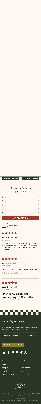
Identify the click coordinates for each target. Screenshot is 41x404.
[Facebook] (8, 353)
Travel (4, 371)
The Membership (8, 374)
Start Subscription (10, 178)
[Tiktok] (21, 353)
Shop (4, 361)
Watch (22, 361)
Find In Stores (25, 368)
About (22, 364)
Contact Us (24, 374)
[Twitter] (26, 353)
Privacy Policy (7, 393)
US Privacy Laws (34, 393)
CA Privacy (27, 395)
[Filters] (4, 225)
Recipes (5, 368)
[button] (20, 197)
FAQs (22, 371)
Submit (32, 335)
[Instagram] (4, 353)
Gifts (4, 364)
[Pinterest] (13, 353)
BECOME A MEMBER (13, 345)
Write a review (20, 218)
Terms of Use (20, 393)
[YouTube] (17, 353)
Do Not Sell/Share (13, 395)
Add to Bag (27, 178)
